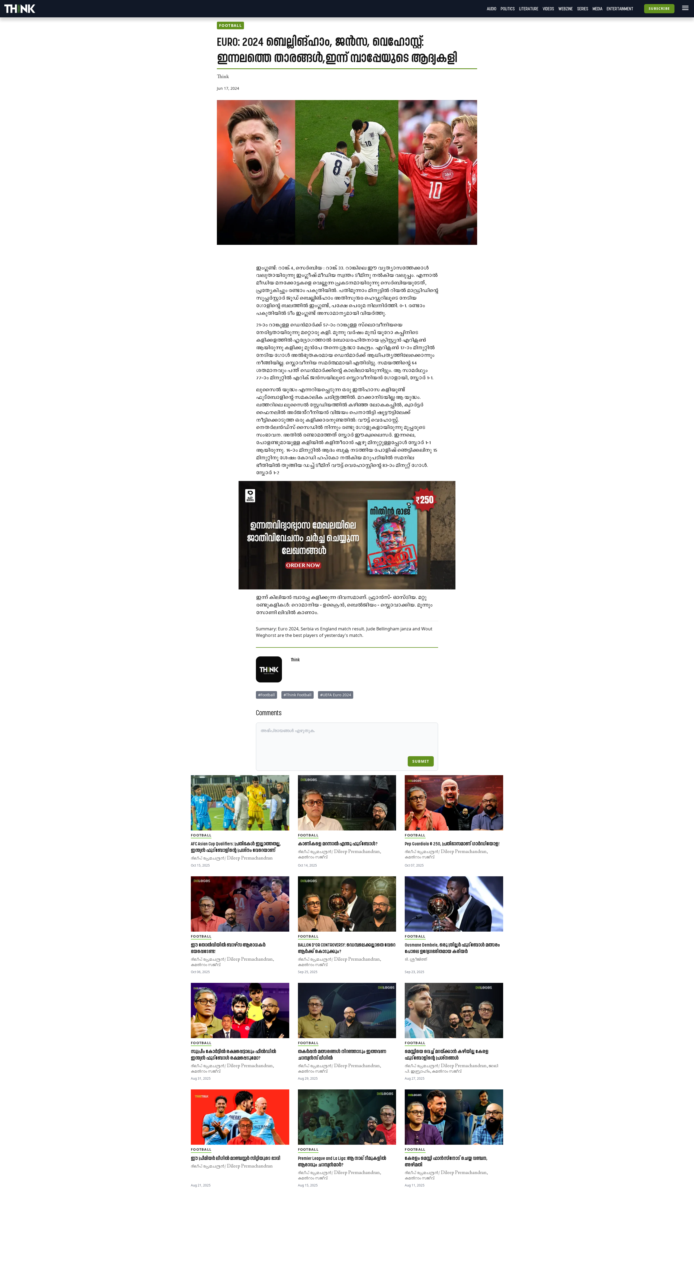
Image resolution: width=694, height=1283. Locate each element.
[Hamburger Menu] (684, 7)
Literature (528, 8)
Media (597, 8)
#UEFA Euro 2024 (335, 694)
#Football (266, 694)
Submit (420, 761)
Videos (548, 8)
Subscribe (659, 8)
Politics (508, 8)
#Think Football (297, 694)
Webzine (565, 8)
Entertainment (620, 8)
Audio (491, 8)
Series (582, 8)
